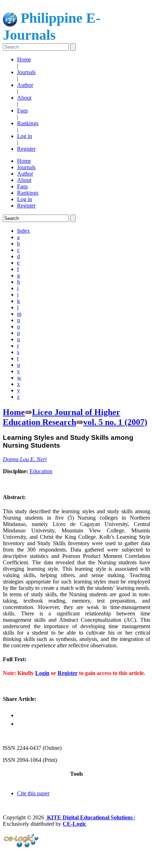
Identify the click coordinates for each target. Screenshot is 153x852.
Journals (26, 72)
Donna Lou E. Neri (25, 459)
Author (25, 85)
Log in (24, 136)
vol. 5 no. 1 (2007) (115, 422)
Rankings (27, 123)
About (24, 98)
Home (24, 59)
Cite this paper (33, 793)
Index (23, 231)
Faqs (22, 110)
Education (41, 471)
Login (42, 673)
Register (26, 149)
